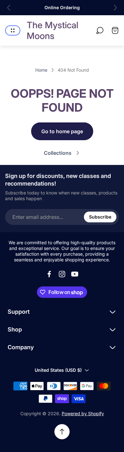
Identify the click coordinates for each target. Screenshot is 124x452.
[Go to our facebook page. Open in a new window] (49, 274)
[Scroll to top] (62, 431)
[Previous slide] (9, 7)
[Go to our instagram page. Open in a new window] (62, 274)
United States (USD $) (58, 370)
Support (19, 311)
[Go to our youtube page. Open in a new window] (75, 274)
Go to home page (62, 131)
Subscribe (100, 216)
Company (21, 347)
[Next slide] (115, 7)
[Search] (100, 30)
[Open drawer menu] (12, 30)
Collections (58, 153)
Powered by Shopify (83, 413)
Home (41, 70)
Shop (15, 329)
